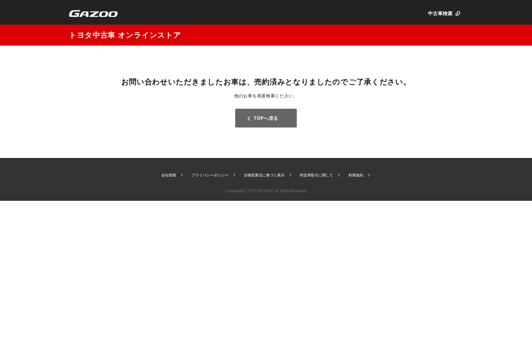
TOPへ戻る (266, 118)
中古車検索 (440, 13)
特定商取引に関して (316, 175)
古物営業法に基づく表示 (264, 175)
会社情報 (168, 175)
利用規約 (356, 175)
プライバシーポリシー (209, 175)
